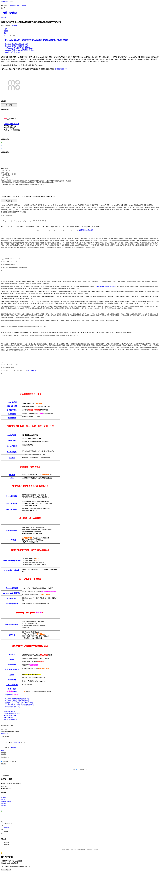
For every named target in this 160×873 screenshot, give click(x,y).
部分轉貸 (3, 798)
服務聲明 (96, 849)
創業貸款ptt (4, 805)
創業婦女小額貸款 (6, 802)
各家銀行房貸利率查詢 (10, 719)
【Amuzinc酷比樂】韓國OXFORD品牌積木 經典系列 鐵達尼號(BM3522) (36, 40)
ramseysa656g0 (5, 733)
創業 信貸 (3, 800)
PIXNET (67, 849)
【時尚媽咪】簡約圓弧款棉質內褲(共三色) (16, 44)
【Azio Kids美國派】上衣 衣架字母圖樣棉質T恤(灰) (19, 50)
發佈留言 (3, 763)
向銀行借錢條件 (8, 717)
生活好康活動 (9, 12)
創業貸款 (3, 803)
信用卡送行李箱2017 (10, 711)
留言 (19, 742)
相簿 (5, 29)
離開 (9, 869)
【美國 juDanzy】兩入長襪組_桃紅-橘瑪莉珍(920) (18, 48)
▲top (2, 750)
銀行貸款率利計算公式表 (86, 230)
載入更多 (3, 753)
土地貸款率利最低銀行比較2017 (106, 286)
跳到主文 (3, 17)
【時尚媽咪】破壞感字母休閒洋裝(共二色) (16, 46)
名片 (5, 33)
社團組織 (14, 25)
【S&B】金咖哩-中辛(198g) (12, 52)
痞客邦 (16, 742)
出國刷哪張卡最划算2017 (11, 124)
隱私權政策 (89, 849)
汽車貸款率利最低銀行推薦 (12, 713)
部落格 (6, 31)
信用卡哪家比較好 (32, 370)
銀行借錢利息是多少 (61, 69)
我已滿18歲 (4, 869)
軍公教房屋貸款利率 (10, 715)
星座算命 (13, 747)
